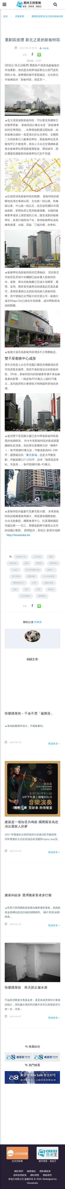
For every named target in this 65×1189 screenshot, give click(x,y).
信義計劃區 (48, 583)
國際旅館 (31, 576)
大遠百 (15, 570)
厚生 (26, 589)
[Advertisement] (32, 1117)
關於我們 (18, 1171)
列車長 (46, 48)
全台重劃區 (25, 596)
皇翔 (38, 589)
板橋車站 (53, 563)
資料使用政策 (20, 1175)
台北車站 (37, 557)
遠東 (15, 589)
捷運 (51, 557)
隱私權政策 (45, 1171)
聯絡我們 (47, 1175)
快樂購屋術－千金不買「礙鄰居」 (29, 713)
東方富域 (31, 455)
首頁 (5, 16)
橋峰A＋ (50, 570)
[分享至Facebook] (32, 54)
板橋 (26, 563)
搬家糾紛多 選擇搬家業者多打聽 (28, 895)
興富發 (51, 589)
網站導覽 (34, 1175)
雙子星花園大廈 (32, 570)
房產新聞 (19, 16)
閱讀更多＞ (54, 743)
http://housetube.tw (18, 535)
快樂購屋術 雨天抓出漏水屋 (26, 987)
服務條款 (31, 1171)
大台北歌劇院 (48, 576)
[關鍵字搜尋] (55, 4)
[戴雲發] (18, 1057)
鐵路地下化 (21, 557)
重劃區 (39, 563)
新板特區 (13, 563)
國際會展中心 (18, 583)
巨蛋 (34, 583)
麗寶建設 (42, 596)
